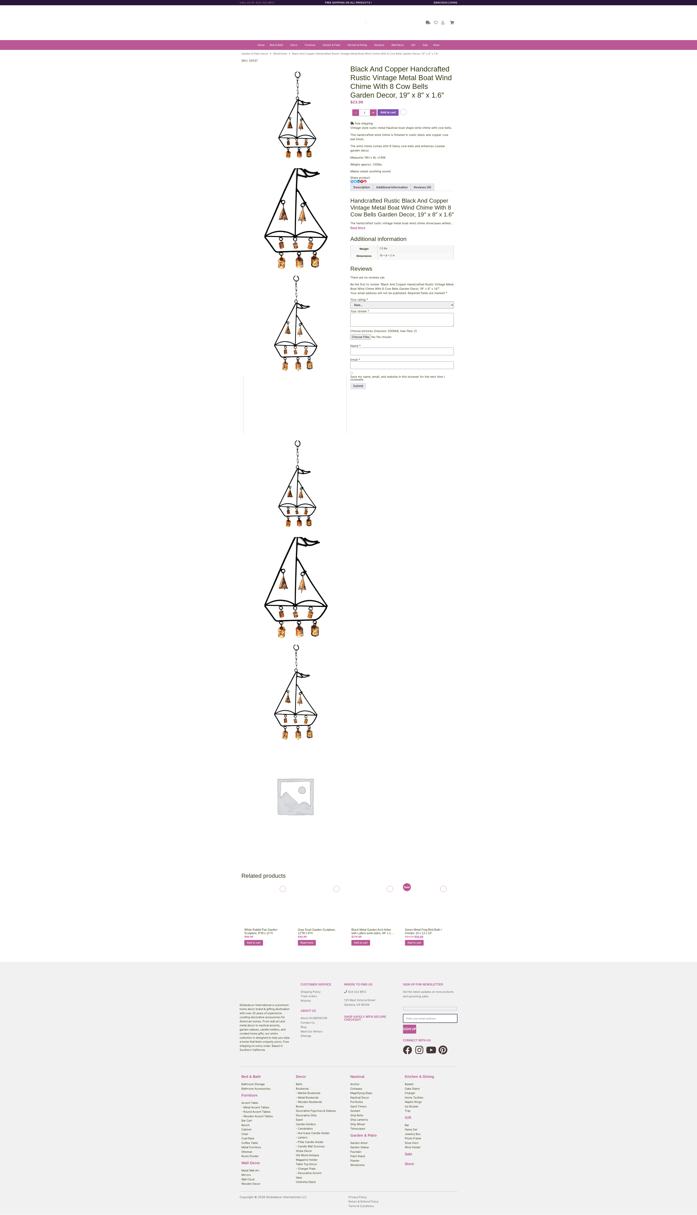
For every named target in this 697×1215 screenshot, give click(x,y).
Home (261, 44)
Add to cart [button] (253, 942)
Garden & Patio (331, 44)
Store (436, 44)
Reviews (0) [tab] (422, 187)
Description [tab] (361, 187)
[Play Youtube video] (295, 404)
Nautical (379, 44)
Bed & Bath (276, 44)
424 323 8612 (357, 991)
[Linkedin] (358, 181)
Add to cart (388, 112)
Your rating (359, 299)
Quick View (265, 906)
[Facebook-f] (407, 1049)
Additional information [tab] (392, 187)
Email (355, 359)
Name (355, 345)
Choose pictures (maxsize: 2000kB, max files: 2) (383, 330)
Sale (425, 44)
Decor (293, 44)
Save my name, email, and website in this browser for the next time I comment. (397, 378)
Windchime (280, 53)
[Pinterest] (361, 181)
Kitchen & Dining (357, 44)
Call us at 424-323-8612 (257, 2)
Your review (359, 311)
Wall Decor (397, 44)
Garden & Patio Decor (254, 53)
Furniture (310, 44)
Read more (306, 942)
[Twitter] (355, 181)
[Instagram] (365, 181)
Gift (413, 44)
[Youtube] (431, 1049)
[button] (277, 45)
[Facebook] (352, 181)
